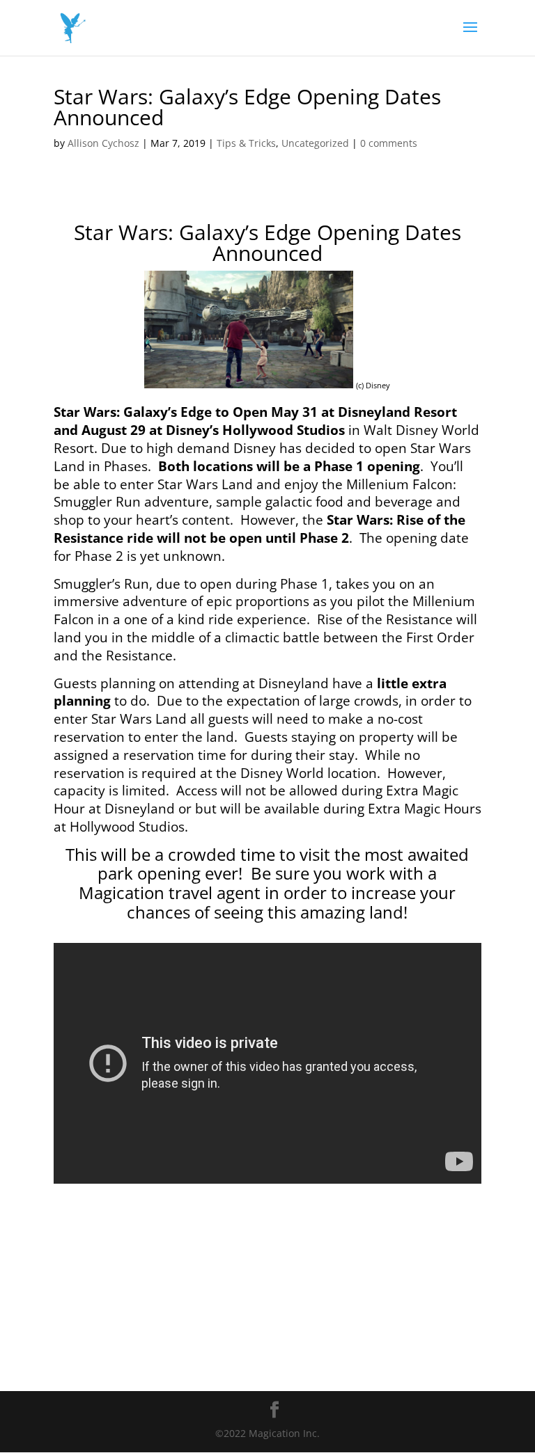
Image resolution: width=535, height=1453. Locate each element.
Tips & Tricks (246, 143)
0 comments (388, 143)
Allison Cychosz (103, 143)
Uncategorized (315, 143)
